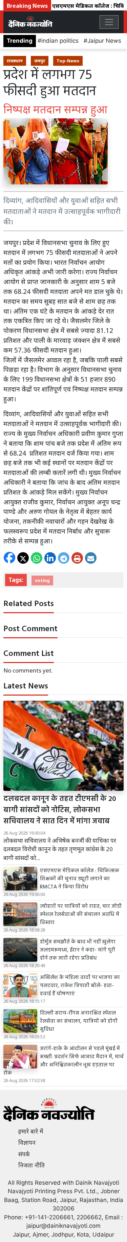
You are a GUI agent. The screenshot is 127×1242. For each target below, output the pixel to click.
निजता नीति (31, 1165)
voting (42, 580)
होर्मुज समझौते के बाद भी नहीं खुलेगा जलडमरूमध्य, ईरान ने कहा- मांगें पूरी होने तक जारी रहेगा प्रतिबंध (77, 950)
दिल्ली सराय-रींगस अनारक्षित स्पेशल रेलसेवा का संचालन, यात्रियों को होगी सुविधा (79, 1021)
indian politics (60, 40)
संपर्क (24, 1154)
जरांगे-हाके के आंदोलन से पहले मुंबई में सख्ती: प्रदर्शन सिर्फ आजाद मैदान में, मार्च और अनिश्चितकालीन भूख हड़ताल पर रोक (63, 1061)
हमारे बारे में (30, 1131)
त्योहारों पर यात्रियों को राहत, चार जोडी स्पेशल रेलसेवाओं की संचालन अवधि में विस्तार (81, 914)
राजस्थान (15, 61)
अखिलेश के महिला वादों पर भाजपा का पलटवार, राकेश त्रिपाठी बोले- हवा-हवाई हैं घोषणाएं (80, 986)
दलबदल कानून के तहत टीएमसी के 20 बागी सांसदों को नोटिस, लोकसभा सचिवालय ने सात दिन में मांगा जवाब (59, 810)
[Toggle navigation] (109, 22)
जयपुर (39, 61)
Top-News (68, 61)
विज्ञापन (27, 1142)
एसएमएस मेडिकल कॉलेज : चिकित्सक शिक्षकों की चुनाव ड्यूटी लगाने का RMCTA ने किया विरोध (79, 879)
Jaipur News (104, 40)
